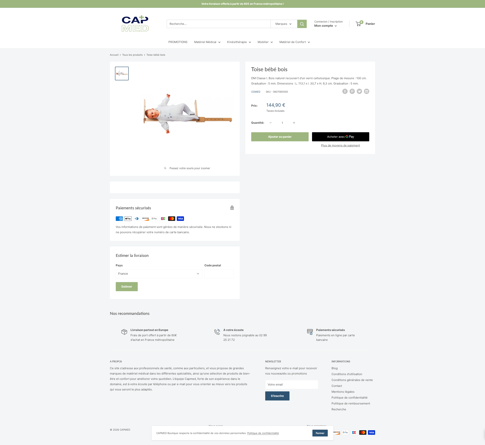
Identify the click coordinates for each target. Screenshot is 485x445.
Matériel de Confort (292, 42)
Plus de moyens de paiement (340, 145)
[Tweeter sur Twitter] (359, 91)
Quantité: (257, 122)
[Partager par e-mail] (366, 91)
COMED (255, 91)
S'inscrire (277, 396)
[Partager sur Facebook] (345, 91)
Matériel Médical (205, 42)
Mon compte (324, 25)
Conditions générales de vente (352, 380)
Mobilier (263, 42)
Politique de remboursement (351, 403)
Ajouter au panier (280, 136)
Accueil (114, 54)
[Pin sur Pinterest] (352, 91)
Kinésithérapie (237, 42)
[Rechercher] (302, 24)
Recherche (339, 409)
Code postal (212, 265)
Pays (119, 265)
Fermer (320, 433)
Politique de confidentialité (350, 397)
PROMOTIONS (178, 42)
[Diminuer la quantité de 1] (271, 123)
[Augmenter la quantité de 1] (294, 123)
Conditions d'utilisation (347, 374)
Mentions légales (343, 391)
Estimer (126, 286)
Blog (335, 368)
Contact (337, 386)
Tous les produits (132, 54)
